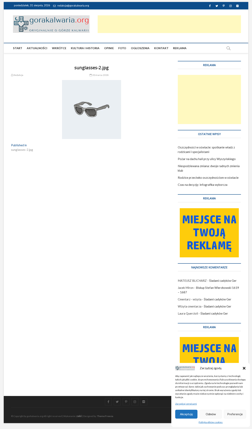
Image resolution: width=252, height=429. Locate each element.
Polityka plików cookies (211, 422)
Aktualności (37, 48)
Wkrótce (59, 48)
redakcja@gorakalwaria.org (73, 5)
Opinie (109, 48)
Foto (122, 48)
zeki (79, 416)
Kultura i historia (85, 48)
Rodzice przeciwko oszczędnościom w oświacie (208, 177)
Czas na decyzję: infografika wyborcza (202, 184)
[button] (244, 368)
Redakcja (18, 75)
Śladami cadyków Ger (223, 280)
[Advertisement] (169, 24)
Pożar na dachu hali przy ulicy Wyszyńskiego (207, 159)
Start (17, 48)
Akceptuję (186, 414)
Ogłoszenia (140, 48)
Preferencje (235, 414)
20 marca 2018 (100, 75)
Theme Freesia (105, 416)
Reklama (179, 48)
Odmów (211, 414)
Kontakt (161, 48)
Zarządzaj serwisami (186, 403)
